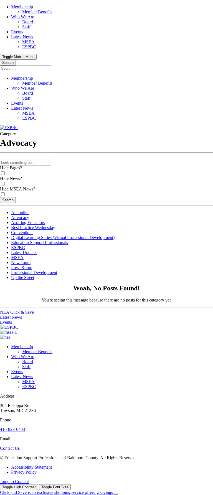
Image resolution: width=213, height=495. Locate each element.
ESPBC (18, 247)
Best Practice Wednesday (33, 227)
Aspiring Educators (28, 222)
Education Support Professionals (39, 242)
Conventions (22, 232)
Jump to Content (14, 481)
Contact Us (10, 448)
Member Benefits (37, 351)
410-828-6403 (12, 429)
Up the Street (22, 277)
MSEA (17, 257)
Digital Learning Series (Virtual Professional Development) (63, 237)
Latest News (11, 317)
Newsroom (21, 262)
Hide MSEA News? (17, 189)
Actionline (20, 212)
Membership (22, 346)
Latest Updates (24, 252)
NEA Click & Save (17, 312)
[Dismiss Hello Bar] (116, 494)
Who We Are (22, 356)
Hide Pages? (11, 167)
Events (6, 322)
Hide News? (11, 178)
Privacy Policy (24, 472)
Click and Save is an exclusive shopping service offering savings (57, 492)
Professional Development (34, 272)
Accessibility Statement (31, 467)
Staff (26, 366)
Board (27, 361)
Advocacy (20, 217)
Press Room (21, 267)
